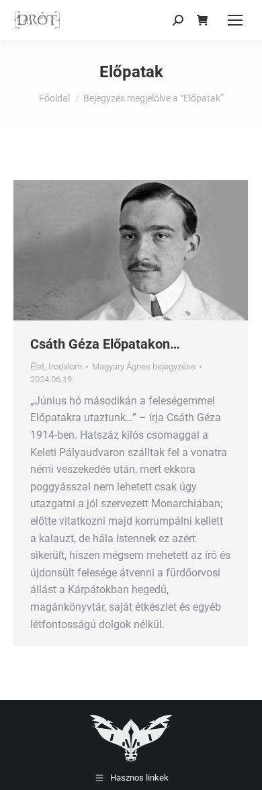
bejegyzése (143, 366)
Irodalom (65, 366)
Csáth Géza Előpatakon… (105, 344)
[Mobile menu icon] (235, 20)
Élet (37, 366)
